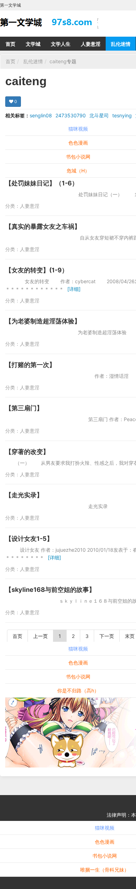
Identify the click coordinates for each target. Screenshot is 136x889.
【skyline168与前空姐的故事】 (50, 589)
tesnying (122, 115)
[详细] (74, 289)
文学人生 (60, 44)
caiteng (58, 61)
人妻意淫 (90, 44)
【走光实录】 (24, 495)
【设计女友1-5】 (29, 538)
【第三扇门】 (24, 408)
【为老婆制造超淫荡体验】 (43, 321)
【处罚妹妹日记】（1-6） (41, 183)
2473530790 (70, 115)
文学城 (33, 44)
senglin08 (41, 115)
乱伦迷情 (120, 44)
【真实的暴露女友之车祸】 (43, 226)
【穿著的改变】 (27, 451)
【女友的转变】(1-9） (36, 270)
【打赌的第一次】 (30, 364)
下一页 (106, 636)
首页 (10, 44)
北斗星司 (99, 115)
